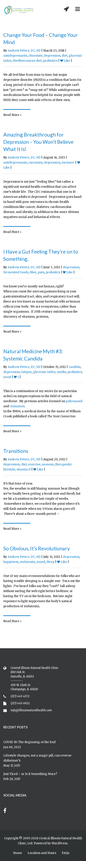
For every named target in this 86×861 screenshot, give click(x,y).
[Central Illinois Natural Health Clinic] (19, 10)
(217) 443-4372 (20, 696)
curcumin (36, 162)
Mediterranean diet (27, 61)
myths (61, 372)
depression (52, 56)
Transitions (15, 451)
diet (64, 56)
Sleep (50, 562)
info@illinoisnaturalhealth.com (31, 710)
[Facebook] (7, 811)
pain (41, 272)
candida (74, 367)
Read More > (12, 115)
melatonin (27, 562)
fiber (33, 272)
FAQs (65, 853)
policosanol (74, 401)
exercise (34, 464)
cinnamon (17, 406)
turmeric (68, 162)
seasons (48, 464)
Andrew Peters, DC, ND (24, 50)
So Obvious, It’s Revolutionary (36, 548)
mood (40, 562)
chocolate (36, 56)
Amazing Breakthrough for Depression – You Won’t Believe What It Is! (38, 141)
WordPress (59, 843)
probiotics (50, 61)
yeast (7, 377)
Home (17, 853)
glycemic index (44, 372)
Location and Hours (42, 853)
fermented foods (15, 272)
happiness (11, 562)
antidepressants (15, 56)
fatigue (26, 372)
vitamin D (24, 469)
